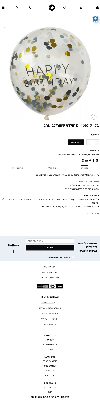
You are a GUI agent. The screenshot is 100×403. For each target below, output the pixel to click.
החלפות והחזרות (50, 324)
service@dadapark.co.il (50, 307)
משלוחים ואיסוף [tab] (17, 168)
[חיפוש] (17, 7)
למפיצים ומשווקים (50, 272)
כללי (50, 20)
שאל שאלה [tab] (52, 168)
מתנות (60, 154)
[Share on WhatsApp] (97, 160)
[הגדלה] (94, 117)
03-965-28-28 (47, 302)
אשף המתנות (50, 375)
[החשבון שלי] (81, 7)
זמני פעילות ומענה (50, 313)
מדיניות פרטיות (50, 387)
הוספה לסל (76, 142)
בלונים (90, 154)
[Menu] (3, 7)
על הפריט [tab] (84, 168)
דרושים (50, 349)
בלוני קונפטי (71, 154)
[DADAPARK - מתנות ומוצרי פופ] (52, 7)
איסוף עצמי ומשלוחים (50, 318)
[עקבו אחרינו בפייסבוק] (13, 252)
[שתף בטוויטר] (90, 160)
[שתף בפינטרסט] (83, 160)
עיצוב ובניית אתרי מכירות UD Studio (50, 397)
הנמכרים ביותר (50, 365)
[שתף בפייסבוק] (93, 160)
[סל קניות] (97, 8)
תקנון (50, 391)
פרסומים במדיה (50, 344)
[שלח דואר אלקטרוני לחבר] (86, 160)
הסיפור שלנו (50, 339)
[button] (2, 26)
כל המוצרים (50, 370)
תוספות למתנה (81, 154)
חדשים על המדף (50, 360)
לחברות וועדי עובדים (50, 277)
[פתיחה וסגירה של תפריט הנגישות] (95, 19)
